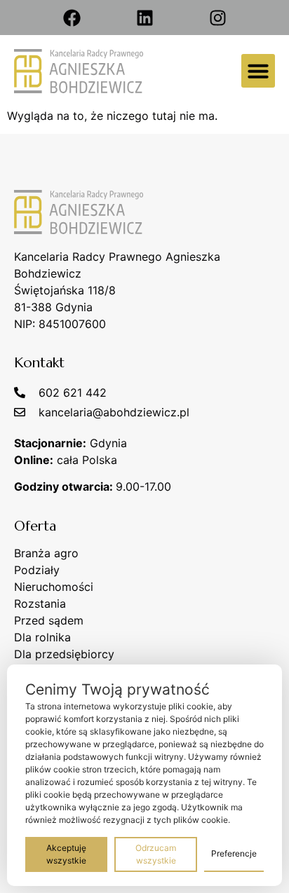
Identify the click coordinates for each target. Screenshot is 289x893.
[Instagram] (217, 17)
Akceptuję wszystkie (66, 854)
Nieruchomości (53, 587)
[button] (258, 71)
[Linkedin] (144, 17)
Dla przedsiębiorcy (64, 654)
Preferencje (234, 853)
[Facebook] (71, 17)
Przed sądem (48, 620)
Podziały (37, 570)
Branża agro (46, 553)
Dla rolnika (42, 637)
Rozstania (40, 604)
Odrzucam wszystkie (155, 854)
